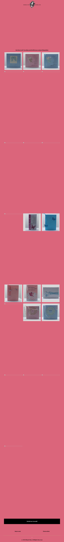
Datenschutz (46, 531)
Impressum (18, 531)
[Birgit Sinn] (32, 4)
